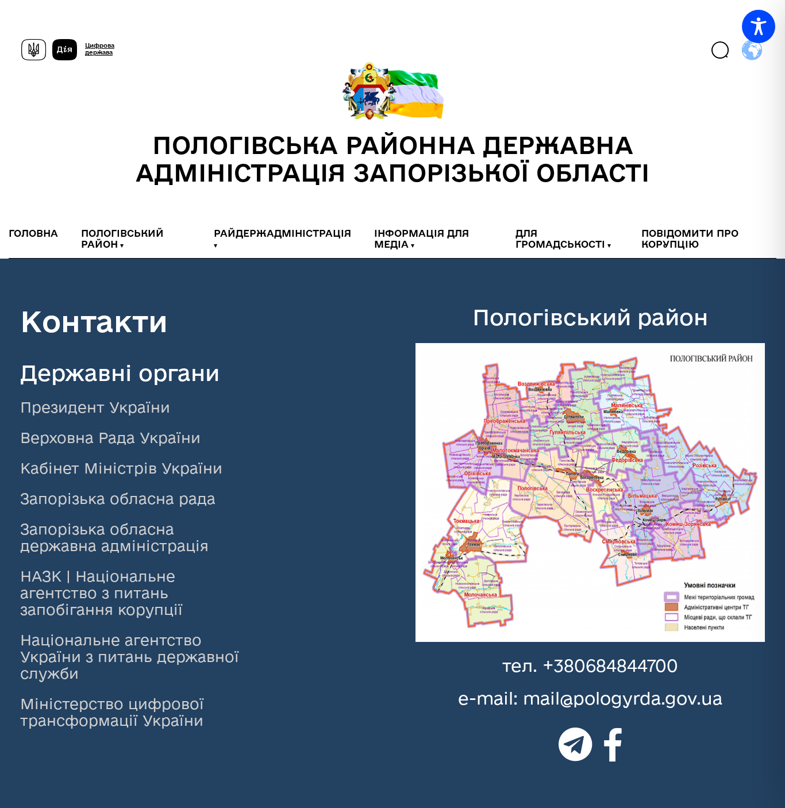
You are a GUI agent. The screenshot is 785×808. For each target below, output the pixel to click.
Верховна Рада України (110, 437)
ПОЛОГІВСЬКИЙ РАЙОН (122, 238)
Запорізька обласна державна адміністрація (114, 537)
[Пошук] (721, 51)
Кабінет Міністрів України (121, 468)
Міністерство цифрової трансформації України (112, 712)
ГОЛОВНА (33, 233)
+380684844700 (610, 665)
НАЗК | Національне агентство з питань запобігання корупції (101, 593)
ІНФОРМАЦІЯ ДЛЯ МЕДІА (421, 238)
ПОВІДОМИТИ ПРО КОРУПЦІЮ (689, 238)
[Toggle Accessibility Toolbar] (758, 26)
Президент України (95, 407)
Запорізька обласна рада (118, 498)
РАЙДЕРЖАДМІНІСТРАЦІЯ (282, 233)
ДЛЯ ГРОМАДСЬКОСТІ (560, 238)
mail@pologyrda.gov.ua (622, 697)
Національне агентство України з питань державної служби (129, 657)
